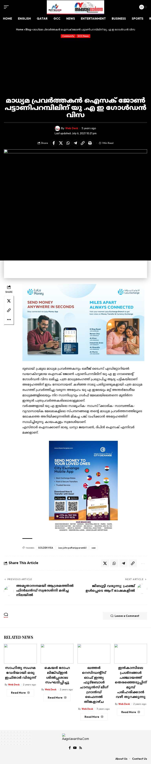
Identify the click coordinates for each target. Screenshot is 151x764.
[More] (9, 319)
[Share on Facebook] (53, 143)
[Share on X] (61, 143)
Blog (28, 29)
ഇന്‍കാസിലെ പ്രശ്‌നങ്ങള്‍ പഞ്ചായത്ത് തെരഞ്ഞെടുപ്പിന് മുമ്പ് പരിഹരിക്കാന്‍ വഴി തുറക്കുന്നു (131, 682)
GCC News (83, 36)
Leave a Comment (127, 616)
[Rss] (80, 747)
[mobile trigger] (7, 7)
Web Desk (71, 128)
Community (68, 36)
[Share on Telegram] (75, 143)
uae (94, 547)
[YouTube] (75, 747)
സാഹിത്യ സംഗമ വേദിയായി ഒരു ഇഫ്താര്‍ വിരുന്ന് (20, 673)
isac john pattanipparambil (72, 547)
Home (19, 29)
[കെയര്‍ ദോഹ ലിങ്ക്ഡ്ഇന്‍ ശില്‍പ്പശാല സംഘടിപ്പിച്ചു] (57, 653)
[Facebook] (70, 747)
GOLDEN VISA (45, 547)
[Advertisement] (75, 67)
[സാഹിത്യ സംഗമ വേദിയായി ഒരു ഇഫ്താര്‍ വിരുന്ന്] (20, 653)
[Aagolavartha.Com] (75, 7)
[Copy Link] (82, 143)
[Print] (90, 143)
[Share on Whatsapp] (68, 143)
